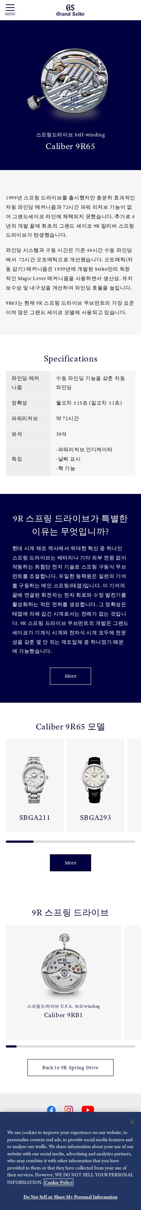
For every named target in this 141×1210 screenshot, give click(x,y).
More (71, 676)
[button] (8, 788)
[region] (70, 1161)
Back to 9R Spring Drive (70, 1068)
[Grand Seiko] (70, 9)
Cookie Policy (58, 1182)
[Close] (132, 1122)
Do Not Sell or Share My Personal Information (71, 1197)
